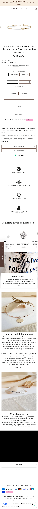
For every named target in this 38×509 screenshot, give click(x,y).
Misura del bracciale (19, 71)
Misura (19, 78)
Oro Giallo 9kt (13, 74)
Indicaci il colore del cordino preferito (19, 98)
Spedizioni (16, 65)
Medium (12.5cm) (25, 82)
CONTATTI (19, 464)
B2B (19, 480)
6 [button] (21, 43)
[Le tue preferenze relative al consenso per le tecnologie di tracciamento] (35, 506)
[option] (19, 3)
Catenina (14, 93)
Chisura (19, 90)
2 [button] (15, 43)
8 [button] (24, 43)
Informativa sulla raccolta (11, 507)
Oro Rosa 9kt (24, 74)
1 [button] (14, 43)
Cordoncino (23, 93)
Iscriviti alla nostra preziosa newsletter (19, 485)
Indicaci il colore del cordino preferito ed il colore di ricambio (19, 106)
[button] (2, 254)
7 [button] (22, 43)
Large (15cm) (19, 86)
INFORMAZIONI (19, 469)
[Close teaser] (5, 241)
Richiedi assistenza (19, 150)
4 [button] (18, 43)
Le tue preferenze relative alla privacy (20, 504)
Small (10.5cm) (12, 82)
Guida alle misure (19, 146)
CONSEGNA (19, 475)
